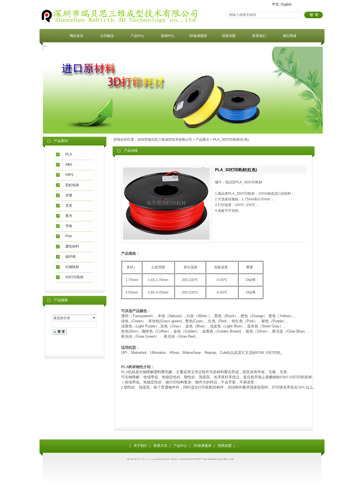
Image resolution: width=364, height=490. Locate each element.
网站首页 (76, 36)
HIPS (69, 175)
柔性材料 (72, 246)
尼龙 (68, 205)
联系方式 (160, 446)
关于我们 (140, 446)
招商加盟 (228, 36)
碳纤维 (70, 257)
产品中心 (137, 36)
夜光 (68, 216)
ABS (68, 165)
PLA (68, 154)
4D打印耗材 (74, 277)
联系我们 (259, 36)
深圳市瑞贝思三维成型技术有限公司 (164, 140)
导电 (68, 226)
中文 (275, 4)
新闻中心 (168, 36)
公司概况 (107, 36)
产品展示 (202, 140)
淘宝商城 (289, 36)
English (286, 4)
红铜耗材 (72, 267)
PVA (68, 236)
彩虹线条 (72, 185)
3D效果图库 (198, 36)
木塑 (68, 195)
